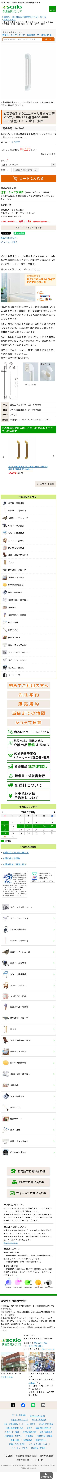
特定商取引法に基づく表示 (26, 1456)
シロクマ (15, 142)
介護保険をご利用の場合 (15, 864)
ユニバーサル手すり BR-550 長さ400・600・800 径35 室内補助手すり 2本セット (27, 467)
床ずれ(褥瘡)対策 (29, 1432)
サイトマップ (37, 1460)
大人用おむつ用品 (46, 1424)
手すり (43, 17)
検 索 (48, 39)
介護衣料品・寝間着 (44, 1436)
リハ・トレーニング (20, 1448)
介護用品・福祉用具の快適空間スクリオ (20, 17)
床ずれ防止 (46, 35)
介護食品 (29, 1436)
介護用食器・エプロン (13, 1436)
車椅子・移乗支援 (39, 1420)
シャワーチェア (18, 35)
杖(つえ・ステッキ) (37, 1416)
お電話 (31, 1382)
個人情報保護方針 (47, 1456)
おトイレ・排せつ (28, 1424)
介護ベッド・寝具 (12, 1432)
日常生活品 (27, 1440)
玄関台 (5, 35)
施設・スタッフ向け (17, 1444)
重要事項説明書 (23, 1460)
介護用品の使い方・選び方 (16, 852)
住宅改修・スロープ (43, 1428)
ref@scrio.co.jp (47, 1349)
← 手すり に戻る (45, 484)
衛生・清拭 (15, 1440)
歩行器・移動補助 (19, 1415)
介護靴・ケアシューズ (19, 1420)
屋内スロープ (33, 35)
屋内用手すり (9, 19)
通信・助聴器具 (46, 1432)
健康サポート (41, 1440)
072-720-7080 (40, 1342)
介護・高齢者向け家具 (14, 1428)
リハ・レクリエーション (38, 1444)
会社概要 (9, 1456)
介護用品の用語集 (11, 858)
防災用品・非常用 (38, 1448)
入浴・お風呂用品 (11, 1424)
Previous (3, 457)
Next (53, 456)
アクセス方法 (7, 1376)
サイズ (5, 160)
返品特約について (9, 237)
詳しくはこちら (11, 1242)
